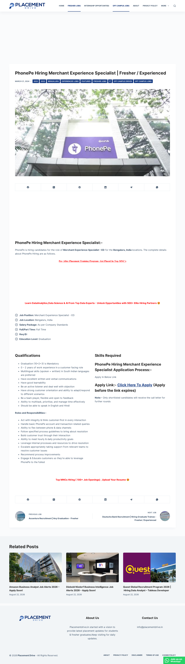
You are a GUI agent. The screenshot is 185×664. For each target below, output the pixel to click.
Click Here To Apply (134, 385)
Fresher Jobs (74, 6)
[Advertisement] (92, 33)
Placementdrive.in (79, 627)
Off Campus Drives (123, 81)
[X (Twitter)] (54, 187)
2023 (43, 81)
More (163, 6)
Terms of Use (152, 655)
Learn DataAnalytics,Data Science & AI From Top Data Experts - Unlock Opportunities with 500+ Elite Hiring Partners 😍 (92, 303)
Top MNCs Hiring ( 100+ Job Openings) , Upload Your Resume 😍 (92, 479)
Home (61, 6)
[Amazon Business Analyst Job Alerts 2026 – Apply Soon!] (35, 567)
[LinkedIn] (106, 187)
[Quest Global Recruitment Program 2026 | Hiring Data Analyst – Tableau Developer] (149, 567)
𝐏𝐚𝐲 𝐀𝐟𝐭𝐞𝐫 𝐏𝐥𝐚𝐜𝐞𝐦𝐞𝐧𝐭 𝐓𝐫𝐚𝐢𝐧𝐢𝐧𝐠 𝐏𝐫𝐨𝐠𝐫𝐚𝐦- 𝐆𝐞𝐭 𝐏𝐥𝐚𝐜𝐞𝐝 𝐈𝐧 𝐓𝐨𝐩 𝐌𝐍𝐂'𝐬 (92, 261)
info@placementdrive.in (150, 627)
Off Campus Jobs (121, 6)
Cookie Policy (169, 655)
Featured (86, 81)
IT (110, 81)
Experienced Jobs (70, 81)
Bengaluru (53, 81)
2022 (36, 81)
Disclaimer (137, 655)
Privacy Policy (150, 6)
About (136, 6)
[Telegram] (131, 187)
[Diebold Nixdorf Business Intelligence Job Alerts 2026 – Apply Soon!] (92, 567)
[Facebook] (28, 187)
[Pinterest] (80, 187)
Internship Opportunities (96, 6)
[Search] (175, 6)
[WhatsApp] (157, 187)
